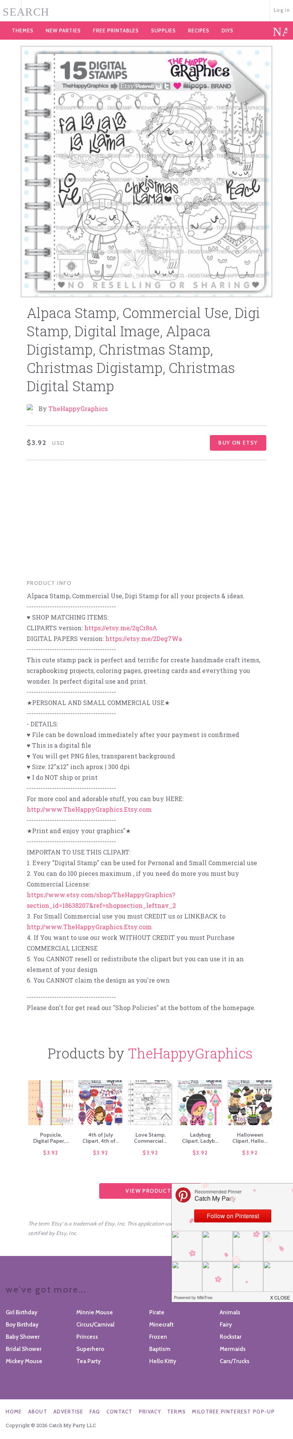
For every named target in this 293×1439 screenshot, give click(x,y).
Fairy (226, 1324)
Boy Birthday (22, 1324)
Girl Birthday (21, 1312)
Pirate (156, 1312)
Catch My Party (146, 11)
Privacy (150, 1411)
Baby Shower (23, 1336)
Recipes (198, 30)
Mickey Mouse (24, 1361)
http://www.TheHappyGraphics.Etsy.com (89, 809)
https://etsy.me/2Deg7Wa (143, 638)
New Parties (63, 30)
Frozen (158, 1336)
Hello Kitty (162, 1361)
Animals (230, 1312)
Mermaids (233, 1349)
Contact (119, 1411)
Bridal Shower (24, 1349)
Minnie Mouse (94, 1312)
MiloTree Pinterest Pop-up (233, 1411)
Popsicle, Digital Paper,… (51, 1137)
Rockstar (230, 1336)
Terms (176, 1411)
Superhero (90, 1349)
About (38, 1411)
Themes (23, 30)
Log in (282, 10)
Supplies (163, 30)
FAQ (95, 1411)
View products (150, 1190)
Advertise (68, 1411)
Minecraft (161, 1324)
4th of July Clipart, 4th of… (100, 1137)
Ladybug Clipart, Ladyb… (200, 1137)
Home (14, 1411)
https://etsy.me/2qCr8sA (120, 628)
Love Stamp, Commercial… (150, 1137)
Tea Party (88, 1361)
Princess (87, 1336)
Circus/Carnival (95, 1324)
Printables (116, 30)
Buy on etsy (238, 442)
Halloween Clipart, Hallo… (249, 1137)
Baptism (160, 1349)
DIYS (227, 30)
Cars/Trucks (235, 1361)
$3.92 (50, 1153)
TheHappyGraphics (78, 409)
